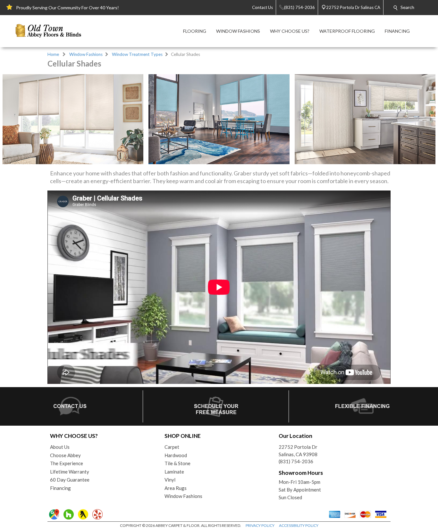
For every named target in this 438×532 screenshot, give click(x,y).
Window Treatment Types (137, 54)
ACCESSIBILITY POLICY (298, 525)
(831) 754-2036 (296, 461)
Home (53, 54)
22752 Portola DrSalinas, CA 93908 (298, 450)
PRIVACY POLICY (260, 525)
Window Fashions (86, 54)
